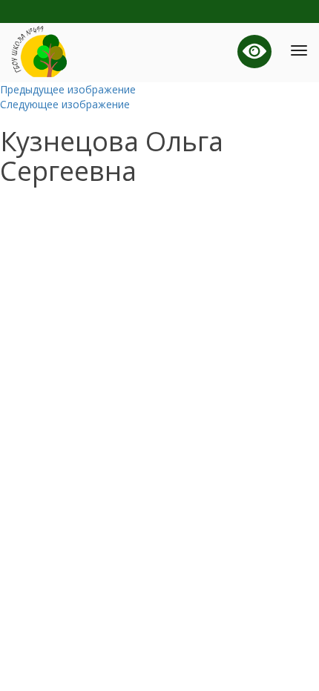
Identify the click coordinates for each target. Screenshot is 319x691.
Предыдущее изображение (68, 89)
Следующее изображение (65, 104)
